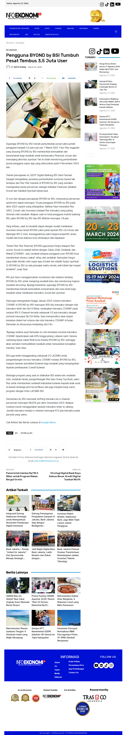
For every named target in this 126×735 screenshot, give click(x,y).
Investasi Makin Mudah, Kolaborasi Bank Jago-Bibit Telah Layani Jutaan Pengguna (68, 519)
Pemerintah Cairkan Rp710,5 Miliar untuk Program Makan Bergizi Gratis (22, 476)
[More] (63, 448)
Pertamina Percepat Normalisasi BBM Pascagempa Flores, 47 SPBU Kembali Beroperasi (67, 634)
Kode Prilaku (74, 661)
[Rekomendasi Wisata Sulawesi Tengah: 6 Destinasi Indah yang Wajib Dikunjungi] (17, 618)
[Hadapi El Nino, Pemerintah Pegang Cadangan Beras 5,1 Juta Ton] (91, 84)
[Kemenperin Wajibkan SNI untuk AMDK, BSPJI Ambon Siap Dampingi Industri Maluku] (91, 102)
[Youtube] (50, 711)
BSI (16, 433)
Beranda (10, 42)
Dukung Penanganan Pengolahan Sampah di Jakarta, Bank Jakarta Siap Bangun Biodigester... (43, 519)
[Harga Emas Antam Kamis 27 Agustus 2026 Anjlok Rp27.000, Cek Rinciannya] (91, 66)
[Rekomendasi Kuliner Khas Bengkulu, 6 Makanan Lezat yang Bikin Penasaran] (69, 585)
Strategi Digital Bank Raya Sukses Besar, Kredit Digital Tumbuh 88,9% (65, 476)
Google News (48, 422)
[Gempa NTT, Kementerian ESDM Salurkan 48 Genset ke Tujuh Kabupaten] (43, 618)
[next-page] (92, 155)
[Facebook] (45, 703)
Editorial (58, 677)
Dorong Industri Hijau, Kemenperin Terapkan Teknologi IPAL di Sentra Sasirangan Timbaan (109, 139)
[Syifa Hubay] (8, 67)
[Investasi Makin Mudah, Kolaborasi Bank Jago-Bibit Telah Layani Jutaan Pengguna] (69, 503)
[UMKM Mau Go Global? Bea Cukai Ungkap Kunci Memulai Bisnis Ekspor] (17, 585)
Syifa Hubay (20, 67)
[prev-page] (87, 155)
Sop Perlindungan (76, 668)
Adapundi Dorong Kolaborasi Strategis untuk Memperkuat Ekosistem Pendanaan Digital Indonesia (17, 519)
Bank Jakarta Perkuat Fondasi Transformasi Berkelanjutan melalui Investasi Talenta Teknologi (68, 555)
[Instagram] (53, 703)
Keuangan (20, 42)
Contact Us (74, 672)
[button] (116, 32)
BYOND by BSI (26, 433)
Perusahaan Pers (76, 665)
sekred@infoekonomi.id (46, 460)
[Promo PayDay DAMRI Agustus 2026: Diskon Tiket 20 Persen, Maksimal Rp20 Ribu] (43, 585)
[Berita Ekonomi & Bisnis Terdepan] (23, 16)
